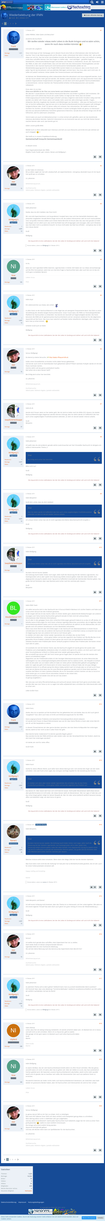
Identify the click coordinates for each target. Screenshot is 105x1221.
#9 (101, 494)
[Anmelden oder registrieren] (97, 2)
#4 (101, 259)
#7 (101, 404)
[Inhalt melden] (94, 156)
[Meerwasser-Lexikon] (56, 7)
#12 (100, 704)
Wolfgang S (46, 245)
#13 (100, 760)
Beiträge (7, 53)
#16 (100, 934)
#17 (100, 978)
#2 (101, 166)
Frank (13, 18)
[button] (102, 2)
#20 (100, 1106)
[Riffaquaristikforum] (12, 7)
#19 (100, 1059)
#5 (101, 295)
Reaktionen (8, 226)
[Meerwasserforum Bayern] (34, 7)
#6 (101, 349)
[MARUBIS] (78, 7)
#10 (100, 547)
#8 (101, 437)
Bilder (6, 55)
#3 (101, 204)
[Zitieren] (100, 156)
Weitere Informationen (89, 1218)
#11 (100, 601)
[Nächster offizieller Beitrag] (94, 887)
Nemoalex (28, 1191)
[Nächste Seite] (15, 23)
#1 (101, 30)
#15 (100, 896)
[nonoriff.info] (64, 1212)
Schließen (100, 1218)
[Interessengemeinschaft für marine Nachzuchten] (7, 2)
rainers (45, 882)
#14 (100, 825)
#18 (100, 1023)
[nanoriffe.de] (40, 1211)
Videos (7, 852)
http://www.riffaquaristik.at (58, 357)
